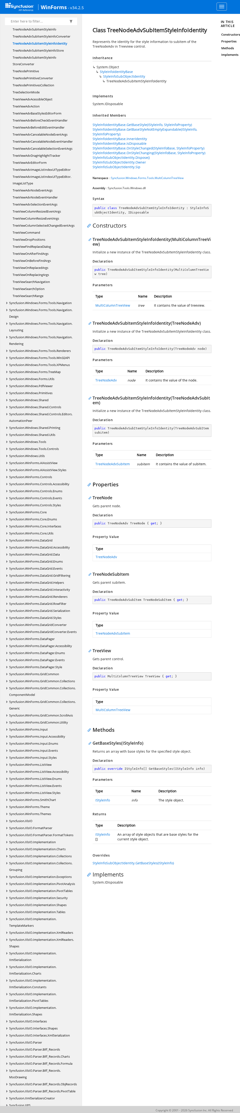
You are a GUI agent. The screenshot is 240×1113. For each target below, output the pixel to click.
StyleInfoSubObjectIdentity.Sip (116, 167)
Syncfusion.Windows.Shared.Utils (32, 435)
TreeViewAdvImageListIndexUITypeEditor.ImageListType (42, 180)
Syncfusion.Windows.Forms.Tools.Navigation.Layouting (40, 326)
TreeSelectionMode (26, 92)
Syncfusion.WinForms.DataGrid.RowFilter (37, 604)
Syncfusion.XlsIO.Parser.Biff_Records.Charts (39, 1056)
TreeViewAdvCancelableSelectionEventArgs (42, 148)
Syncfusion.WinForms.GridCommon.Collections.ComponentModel (42, 691)
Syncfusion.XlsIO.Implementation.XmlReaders (41, 932)
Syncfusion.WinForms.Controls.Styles (35, 505)
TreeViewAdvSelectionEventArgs (35, 204)
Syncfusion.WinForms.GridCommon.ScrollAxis (41, 715)
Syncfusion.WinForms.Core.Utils (31, 533)
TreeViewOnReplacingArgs (31, 275)
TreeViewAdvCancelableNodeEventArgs (40, 134)
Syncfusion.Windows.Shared (29, 400)
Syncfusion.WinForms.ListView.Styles (34, 793)
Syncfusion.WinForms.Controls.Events (35, 498)
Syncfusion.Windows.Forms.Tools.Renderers (40, 351)
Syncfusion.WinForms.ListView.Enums (35, 779)
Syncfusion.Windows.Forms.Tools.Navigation (40, 303)
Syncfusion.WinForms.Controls (30, 477)
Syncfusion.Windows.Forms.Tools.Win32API (39, 358)
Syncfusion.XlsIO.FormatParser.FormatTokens (41, 835)
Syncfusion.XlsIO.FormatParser (30, 828)
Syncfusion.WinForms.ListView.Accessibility (39, 772)
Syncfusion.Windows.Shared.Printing (34, 428)
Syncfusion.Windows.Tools (27, 442)
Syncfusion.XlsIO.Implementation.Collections (40, 856)
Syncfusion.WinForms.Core (28, 512)
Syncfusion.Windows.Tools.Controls (34, 449)
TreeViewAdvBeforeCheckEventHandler (40, 120)
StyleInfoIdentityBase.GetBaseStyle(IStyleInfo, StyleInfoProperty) (142, 124)
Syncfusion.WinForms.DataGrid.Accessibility (39, 547)
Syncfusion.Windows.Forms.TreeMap (35, 372)
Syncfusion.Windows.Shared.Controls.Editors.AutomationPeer (40, 417)
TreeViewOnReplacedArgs (30, 268)
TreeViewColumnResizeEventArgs (36, 218)
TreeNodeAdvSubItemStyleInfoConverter (41, 36)
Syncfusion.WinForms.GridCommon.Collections (42, 681)
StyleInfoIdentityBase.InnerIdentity (120, 139)
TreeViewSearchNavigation (31, 282)
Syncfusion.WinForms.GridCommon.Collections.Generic (42, 705)
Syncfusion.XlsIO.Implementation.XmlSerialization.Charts (32, 970)
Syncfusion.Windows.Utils (27, 456)
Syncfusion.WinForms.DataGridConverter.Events (43, 632)
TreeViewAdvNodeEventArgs (32, 190)
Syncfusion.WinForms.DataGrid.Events (36, 568)
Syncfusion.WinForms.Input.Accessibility (37, 736)
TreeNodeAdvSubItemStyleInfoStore (38, 50)
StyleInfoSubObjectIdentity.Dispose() (121, 157)
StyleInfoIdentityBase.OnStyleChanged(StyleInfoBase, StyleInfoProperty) (148, 148)
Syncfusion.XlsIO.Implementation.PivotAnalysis (42, 884)
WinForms (54, 7)
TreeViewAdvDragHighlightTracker (36, 155)
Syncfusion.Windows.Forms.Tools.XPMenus (39, 365)
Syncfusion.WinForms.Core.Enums (33, 519)
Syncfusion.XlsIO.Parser (25, 1042)
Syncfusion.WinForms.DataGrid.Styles (35, 618)
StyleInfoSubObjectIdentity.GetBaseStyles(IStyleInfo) (133, 863)
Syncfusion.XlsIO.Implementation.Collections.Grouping (40, 866)
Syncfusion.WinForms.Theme (29, 807)
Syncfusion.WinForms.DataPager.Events (37, 660)
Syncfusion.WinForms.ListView (30, 764)
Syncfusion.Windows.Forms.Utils (31, 379)
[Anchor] (90, 225)
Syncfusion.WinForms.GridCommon (34, 674)
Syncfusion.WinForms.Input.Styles (33, 757)
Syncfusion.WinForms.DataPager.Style (35, 667)
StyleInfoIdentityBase (116, 71)
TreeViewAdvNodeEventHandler (35, 197)
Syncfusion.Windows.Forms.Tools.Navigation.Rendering (40, 340)
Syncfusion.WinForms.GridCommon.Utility (38, 722)
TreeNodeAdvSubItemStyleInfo (34, 29)
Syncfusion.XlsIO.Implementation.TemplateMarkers (32, 922)
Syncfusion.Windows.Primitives (30, 393)
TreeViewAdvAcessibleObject (32, 99)
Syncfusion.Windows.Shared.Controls (35, 407)
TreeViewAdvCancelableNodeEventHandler (43, 141)
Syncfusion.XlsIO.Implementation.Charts (37, 849)
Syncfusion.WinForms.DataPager (32, 639)
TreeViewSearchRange (28, 296)
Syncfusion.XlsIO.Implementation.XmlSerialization (32, 956)
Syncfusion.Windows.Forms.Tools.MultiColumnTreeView (147, 178)
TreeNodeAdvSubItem (112, 464)
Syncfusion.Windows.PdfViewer (31, 386)
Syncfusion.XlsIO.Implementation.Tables (37, 912)
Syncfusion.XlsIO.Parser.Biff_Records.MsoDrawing (35, 1073)
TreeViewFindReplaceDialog (32, 246)
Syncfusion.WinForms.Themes (30, 814)
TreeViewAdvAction (26, 106)
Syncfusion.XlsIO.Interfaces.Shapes (33, 1028)
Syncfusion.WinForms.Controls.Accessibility (39, 484)
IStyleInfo (102, 800)
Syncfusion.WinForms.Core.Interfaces (35, 526)
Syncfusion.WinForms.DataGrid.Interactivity (39, 589)
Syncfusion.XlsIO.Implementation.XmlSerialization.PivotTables (32, 997)
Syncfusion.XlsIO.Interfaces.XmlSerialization (39, 1035)
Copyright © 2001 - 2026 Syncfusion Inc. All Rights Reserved (194, 1110)
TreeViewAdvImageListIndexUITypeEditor (42, 170)
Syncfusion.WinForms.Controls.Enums (35, 491)
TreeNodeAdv (106, 380)
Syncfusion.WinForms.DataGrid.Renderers (38, 597)
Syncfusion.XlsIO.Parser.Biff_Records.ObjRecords (43, 1084)
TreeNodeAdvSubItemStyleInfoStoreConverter (34, 60)
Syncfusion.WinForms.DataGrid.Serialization (39, 611)
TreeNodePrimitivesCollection (33, 85)
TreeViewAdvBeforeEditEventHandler (38, 127)
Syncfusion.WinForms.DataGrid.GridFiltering (39, 575)
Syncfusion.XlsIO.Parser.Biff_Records (34, 1049)
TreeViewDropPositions (29, 239)
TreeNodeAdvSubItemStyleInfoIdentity (40, 43)
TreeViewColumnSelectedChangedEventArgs (44, 225)
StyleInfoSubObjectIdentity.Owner (119, 162)
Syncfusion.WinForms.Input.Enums (33, 743)
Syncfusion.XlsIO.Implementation (32, 842)
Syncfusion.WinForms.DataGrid (30, 540)
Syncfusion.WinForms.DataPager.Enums (37, 653)
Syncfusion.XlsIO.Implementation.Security (38, 898)
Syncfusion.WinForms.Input (28, 729)
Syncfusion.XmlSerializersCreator (32, 1098)
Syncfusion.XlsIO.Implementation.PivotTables (41, 891)
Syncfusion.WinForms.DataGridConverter (38, 625)
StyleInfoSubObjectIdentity (124, 76)
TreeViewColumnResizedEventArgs (37, 211)
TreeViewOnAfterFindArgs (31, 254)
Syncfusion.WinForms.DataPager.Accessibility (40, 646)
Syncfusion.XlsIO (20, 821)
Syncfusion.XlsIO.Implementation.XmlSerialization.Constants (32, 983)
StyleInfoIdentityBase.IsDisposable (119, 143)
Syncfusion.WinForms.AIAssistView (33, 463)
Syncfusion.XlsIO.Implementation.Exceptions (40, 877)
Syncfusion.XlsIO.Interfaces (28, 1021)
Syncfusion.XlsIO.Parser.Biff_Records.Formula (40, 1063)
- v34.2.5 (76, 7)
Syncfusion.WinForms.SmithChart (32, 800)
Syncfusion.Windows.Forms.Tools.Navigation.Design (40, 313)
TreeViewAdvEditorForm (30, 162)
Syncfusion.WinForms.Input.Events (33, 750)
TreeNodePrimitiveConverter (33, 78)
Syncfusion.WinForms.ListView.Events (35, 786)
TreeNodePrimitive (26, 71)
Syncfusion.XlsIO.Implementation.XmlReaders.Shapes (41, 943)
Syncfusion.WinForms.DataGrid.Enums (36, 561)
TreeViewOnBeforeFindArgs (32, 261)
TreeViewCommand (26, 232)
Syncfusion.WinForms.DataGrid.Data (34, 554)
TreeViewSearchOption (29, 289)
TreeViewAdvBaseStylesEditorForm (37, 113)
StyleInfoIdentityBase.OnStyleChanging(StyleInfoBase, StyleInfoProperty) (149, 153)
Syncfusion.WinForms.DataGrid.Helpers (36, 582)
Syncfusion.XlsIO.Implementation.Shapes (38, 905)
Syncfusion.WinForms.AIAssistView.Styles (37, 470)
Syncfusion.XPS (19, 1105)
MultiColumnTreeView (112, 305)
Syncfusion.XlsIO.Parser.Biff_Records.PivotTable (42, 1091)
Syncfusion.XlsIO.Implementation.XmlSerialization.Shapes (32, 1011)
